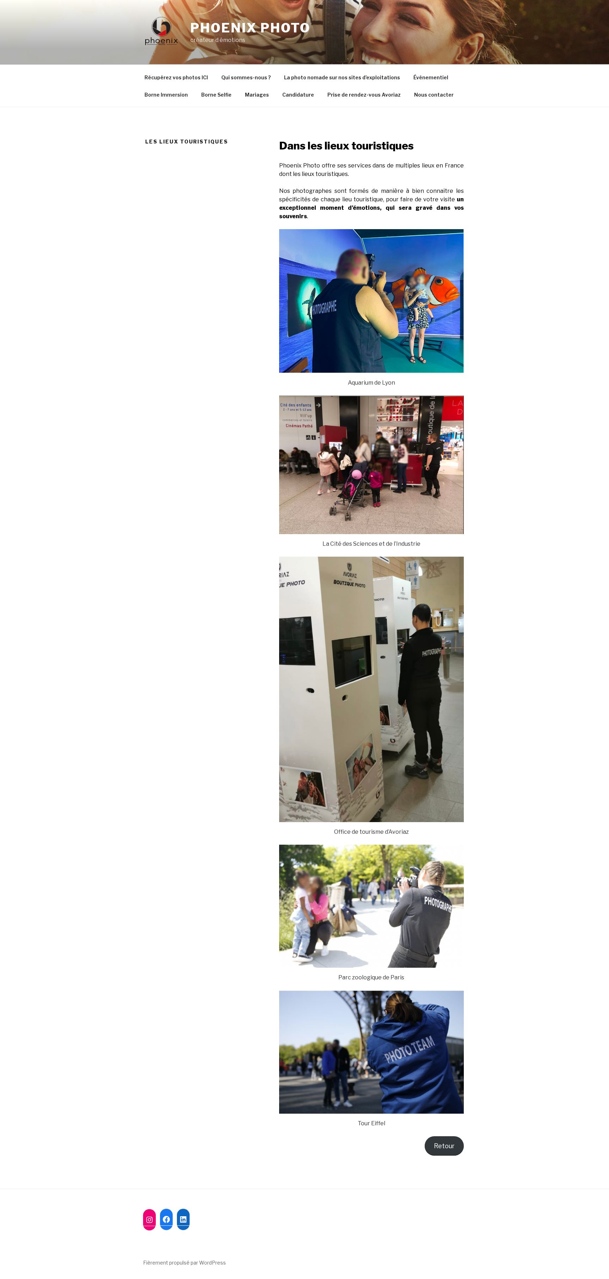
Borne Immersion (166, 95)
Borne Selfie (216, 95)
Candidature (298, 95)
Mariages (257, 95)
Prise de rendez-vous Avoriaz (364, 95)
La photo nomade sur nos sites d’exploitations (342, 77)
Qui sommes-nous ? (246, 77)
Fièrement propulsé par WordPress (184, 1263)
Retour (444, 1146)
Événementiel (430, 77)
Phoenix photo (250, 28)
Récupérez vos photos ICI (176, 77)
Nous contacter (434, 95)
